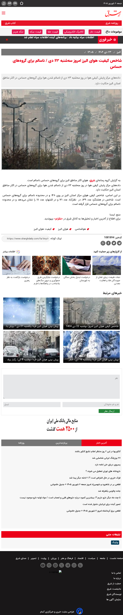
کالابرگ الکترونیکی (73, 32)
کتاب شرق (10, 23)
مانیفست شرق (114, 589)
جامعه (102, 558)
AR (9, 3)
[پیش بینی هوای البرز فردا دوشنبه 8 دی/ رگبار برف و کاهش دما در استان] (31, 347)
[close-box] (7, 39)
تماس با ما (117, 573)
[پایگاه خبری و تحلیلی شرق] (113, 14)
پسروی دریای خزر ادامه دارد (107, 464)
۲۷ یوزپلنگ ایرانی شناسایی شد (106, 458)
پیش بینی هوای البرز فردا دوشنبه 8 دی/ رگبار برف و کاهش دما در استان (31, 360)
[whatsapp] (103, 243)
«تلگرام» (58, 219)
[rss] (80, 565)
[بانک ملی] (61, 432)
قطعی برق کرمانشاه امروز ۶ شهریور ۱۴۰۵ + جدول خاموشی (93, 511)
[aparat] (55, 565)
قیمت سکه (35, 32)
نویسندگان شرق (114, 594)
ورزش (53, 558)
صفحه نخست (116, 558)
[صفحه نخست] (20, 3)
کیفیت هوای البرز (43, 229)
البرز (118, 52)
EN (15, 3)
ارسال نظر (109, 411)
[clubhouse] (49, 565)
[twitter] (113, 243)
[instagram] (74, 565)
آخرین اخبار (101, 443)
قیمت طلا (53, 32)
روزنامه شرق (112, 23)
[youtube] (42, 565)
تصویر (33, 558)
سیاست (91, 558)
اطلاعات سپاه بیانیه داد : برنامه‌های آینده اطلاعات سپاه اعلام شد (59, 40)
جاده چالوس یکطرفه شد (109, 491)
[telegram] (119, 244)
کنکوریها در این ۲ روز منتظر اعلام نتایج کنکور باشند (97, 451)
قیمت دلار (95, 32)
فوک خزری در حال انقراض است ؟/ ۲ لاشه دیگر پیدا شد (94, 478)
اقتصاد (80, 558)
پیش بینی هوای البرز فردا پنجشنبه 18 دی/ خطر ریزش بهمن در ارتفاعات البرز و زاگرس (94, 360)
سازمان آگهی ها (114, 599)
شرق (92, 180)
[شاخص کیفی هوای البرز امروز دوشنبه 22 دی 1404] (91, 314)
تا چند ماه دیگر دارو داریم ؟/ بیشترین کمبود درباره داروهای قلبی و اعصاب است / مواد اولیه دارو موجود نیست (70, 497)
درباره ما (118, 578)
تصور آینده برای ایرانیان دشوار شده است (101, 504)
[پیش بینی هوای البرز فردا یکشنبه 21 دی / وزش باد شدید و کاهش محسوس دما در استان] (31, 314)
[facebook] (108, 243)
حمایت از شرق (114, 583)
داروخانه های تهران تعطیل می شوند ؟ (103, 471)
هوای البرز (63, 229)
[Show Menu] (3, 11)
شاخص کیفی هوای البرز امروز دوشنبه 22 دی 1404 (92, 326)
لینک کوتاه (56, 239)
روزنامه (21, 443)
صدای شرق (21, 558)
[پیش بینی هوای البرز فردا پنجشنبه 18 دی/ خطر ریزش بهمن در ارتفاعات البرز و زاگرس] (91, 347)
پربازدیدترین (61, 443)
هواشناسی (81, 229)
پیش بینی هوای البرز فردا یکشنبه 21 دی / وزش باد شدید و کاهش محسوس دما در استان (31, 326)
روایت (43, 558)
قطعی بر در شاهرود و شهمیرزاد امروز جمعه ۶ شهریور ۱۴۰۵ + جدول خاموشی (85, 484)
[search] (3, 3)
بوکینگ (115, 542)
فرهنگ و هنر (67, 558)
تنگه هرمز (18, 32)
